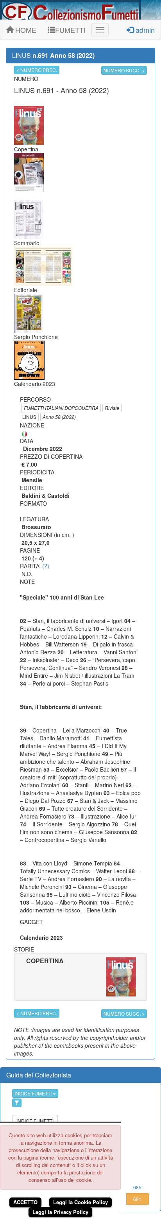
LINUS (29, 416)
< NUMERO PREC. (36, 69)
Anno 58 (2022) (59, 416)
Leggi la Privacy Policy (60, 1211)
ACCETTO (25, 1202)
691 (137, 1199)
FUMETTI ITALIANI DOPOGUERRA (61, 407)
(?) (45, 566)
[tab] (80, 976)
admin (144, 30)
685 (137, 1187)
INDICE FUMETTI (33, 1093)
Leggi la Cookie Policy (80, 1202)
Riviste (112, 407)
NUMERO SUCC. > (124, 70)
